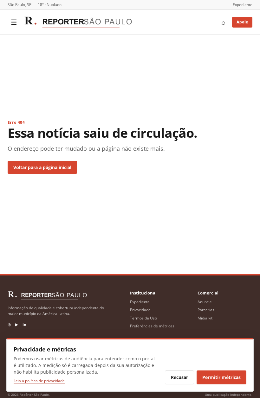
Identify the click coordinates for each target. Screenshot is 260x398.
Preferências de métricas (152, 326)
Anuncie (205, 302)
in (24, 324)
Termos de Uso (143, 318)
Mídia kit (205, 318)
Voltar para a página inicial (42, 167)
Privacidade (140, 310)
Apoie (242, 22)
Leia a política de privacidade (39, 380)
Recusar (179, 377)
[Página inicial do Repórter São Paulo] (78, 22)
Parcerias (206, 310)
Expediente (242, 4)
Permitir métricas (221, 377)
